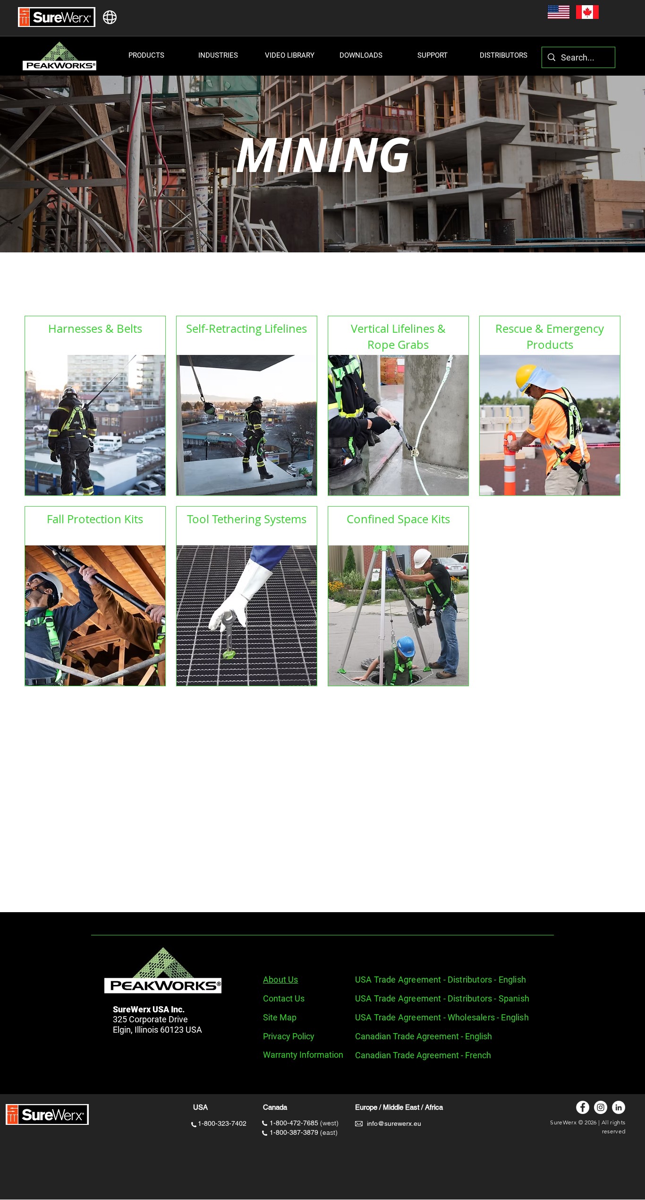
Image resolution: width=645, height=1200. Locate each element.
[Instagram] (600, 1107)
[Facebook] (582, 1107)
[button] (146, 55)
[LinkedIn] (618, 1107)
